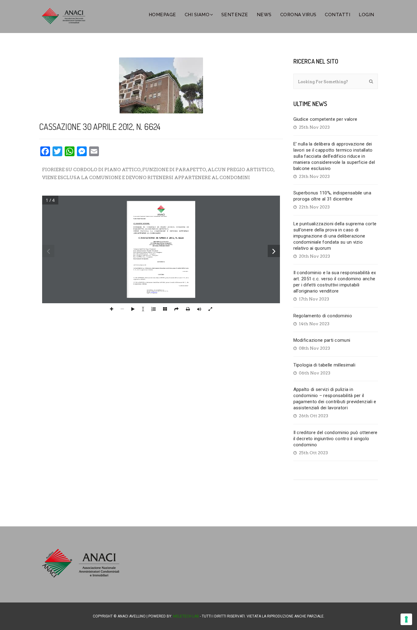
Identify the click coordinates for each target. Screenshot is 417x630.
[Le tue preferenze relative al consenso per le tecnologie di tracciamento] (406, 619)
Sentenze (234, 14)
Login (366, 14)
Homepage (162, 14)
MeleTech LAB (186, 616)
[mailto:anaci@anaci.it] (154, 292)
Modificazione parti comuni (321, 340)
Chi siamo (197, 14)
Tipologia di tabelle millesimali (324, 365)
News (264, 14)
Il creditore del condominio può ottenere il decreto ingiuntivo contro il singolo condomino (335, 439)
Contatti (337, 14)
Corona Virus (298, 14)
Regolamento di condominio (322, 316)
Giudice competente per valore (325, 119)
